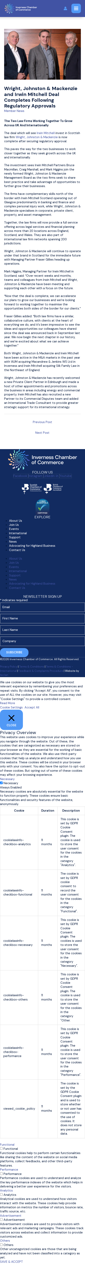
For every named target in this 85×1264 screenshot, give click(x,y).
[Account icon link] (65, 8)
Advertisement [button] (10, 1216)
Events (14, 529)
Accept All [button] (32, 707)
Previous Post (42, 422)
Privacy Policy (8, 666)
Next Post (42, 433)
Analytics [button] (6, 1191)
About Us (15, 559)
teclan (4, 675)
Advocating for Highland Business (32, 546)
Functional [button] (7, 1145)
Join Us (14, 563)
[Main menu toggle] (76, 8)
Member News (14, 111)
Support (15, 537)
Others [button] (5, 1241)
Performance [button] (9, 1170)
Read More (7, 703)
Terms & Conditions (31, 666)
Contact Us (17, 550)
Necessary (11, 783)
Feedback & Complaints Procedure (40, 671)
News (13, 580)
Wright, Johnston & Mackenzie (37, 137)
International (18, 571)
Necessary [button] (7, 779)
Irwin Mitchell (46, 133)
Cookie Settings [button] (11, 707)
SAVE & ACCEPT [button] (11, 1262)
